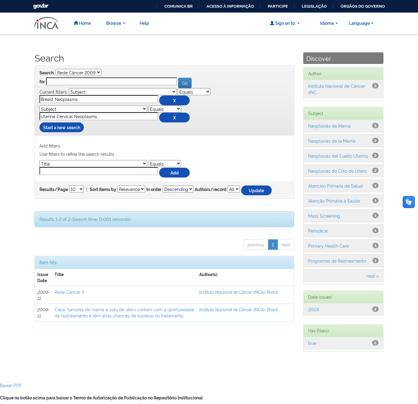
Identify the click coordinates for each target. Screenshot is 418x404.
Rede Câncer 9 (69, 292)
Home (84, 23)
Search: (46, 72)
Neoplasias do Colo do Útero (337, 171)
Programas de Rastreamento (337, 261)
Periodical (318, 231)
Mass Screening (324, 216)
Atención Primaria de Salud (335, 186)
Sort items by (103, 189)
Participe (278, 6)
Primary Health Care (328, 246)
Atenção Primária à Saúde (334, 201)
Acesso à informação (230, 6)
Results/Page (53, 189)
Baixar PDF (11, 385)
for (42, 81)
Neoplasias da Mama (329, 126)
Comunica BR (178, 6)
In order (154, 189)
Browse (113, 23)
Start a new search (61, 127)
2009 (313, 309)
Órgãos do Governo (363, 6)
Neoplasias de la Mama (332, 141)
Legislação (314, 6)
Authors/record (210, 189)
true (312, 343)
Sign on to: (285, 23)
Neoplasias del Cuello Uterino (338, 156)
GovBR (40, 4)
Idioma (327, 23)
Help (144, 23)
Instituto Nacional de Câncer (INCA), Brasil (238, 292)
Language (359, 23)
